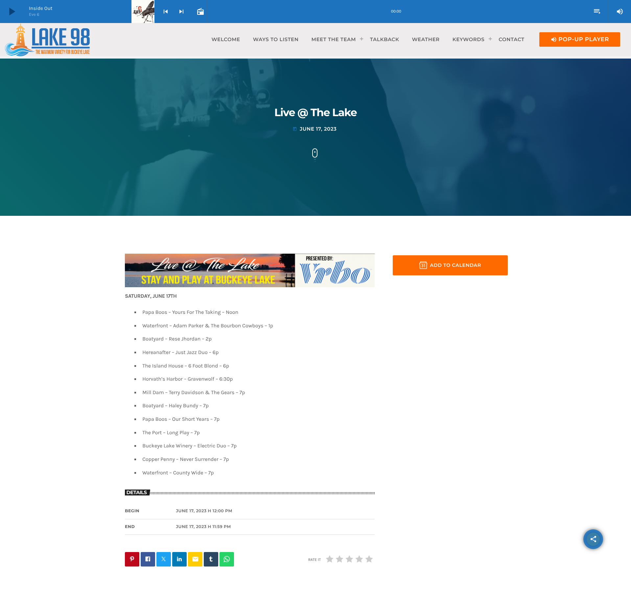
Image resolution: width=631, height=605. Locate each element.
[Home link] (47, 39)
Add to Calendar (455, 265)
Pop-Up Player (579, 39)
